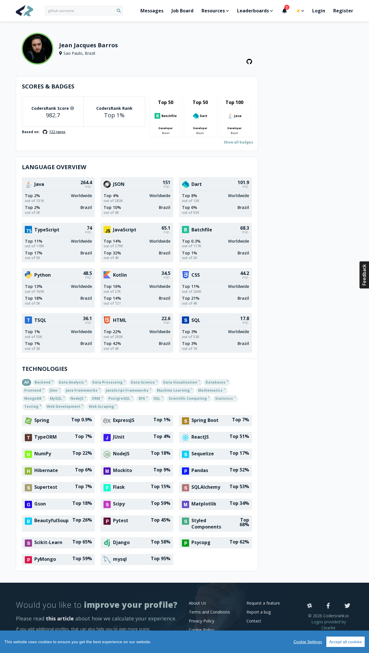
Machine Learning (174, 390)
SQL (158, 398)
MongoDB (34, 398)
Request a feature (263, 603)
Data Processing (108, 382)
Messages (151, 10)
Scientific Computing (189, 398)
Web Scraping (102, 406)
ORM (97, 398)
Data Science (144, 382)
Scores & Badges (48, 86)
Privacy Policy (201, 621)
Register (343, 10)
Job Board (182, 10)
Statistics (225, 398)
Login (318, 10)
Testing (32, 406)
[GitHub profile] (249, 62)
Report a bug (258, 612)
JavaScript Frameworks (128, 390)
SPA (143, 398)
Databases (217, 382)
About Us (197, 603)
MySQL (57, 398)
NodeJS (78, 398)
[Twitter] (347, 606)
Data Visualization (181, 382)
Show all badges (238, 142)
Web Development (65, 406)
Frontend (34, 390)
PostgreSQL (120, 398)
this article (60, 618)
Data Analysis (72, 382)
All (26, 382)
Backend (44, 382)
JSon (55, 390)
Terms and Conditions (209, 612)
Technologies (44, 369)
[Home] (30, 10)
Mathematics (211, 390)
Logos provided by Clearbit (328, 625)
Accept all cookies (345, 641)
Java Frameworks (83, 390)
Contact (253, 621)
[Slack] (309, 606)
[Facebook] (328, 606)
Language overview (54, 167)
